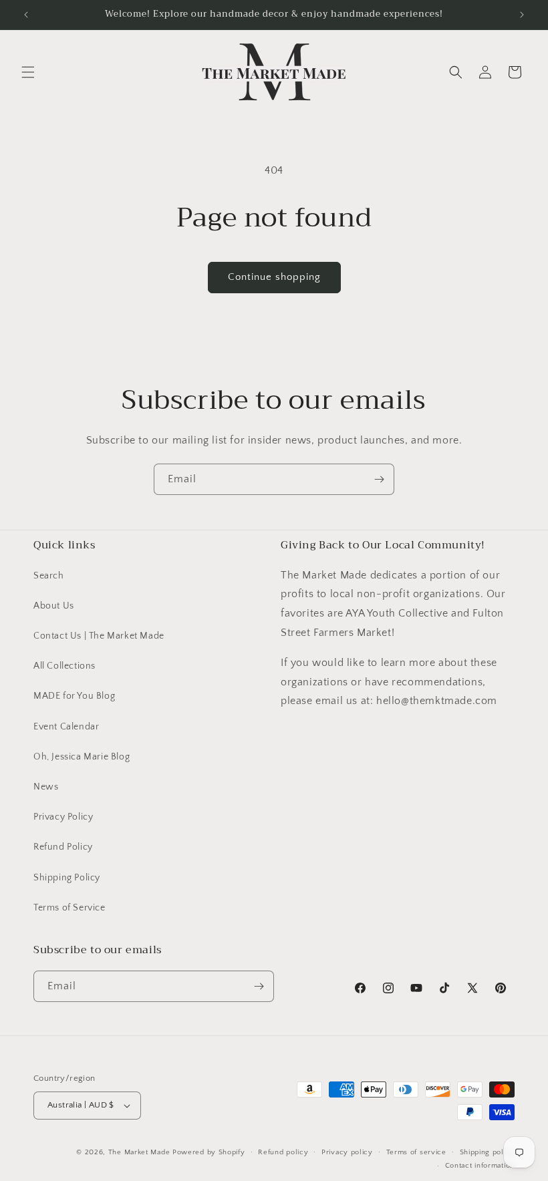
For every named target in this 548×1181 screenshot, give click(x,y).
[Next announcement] (522, 14)
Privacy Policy (63, 817)
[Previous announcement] (26, 14)
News (45, 787)
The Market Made (139, 1152)
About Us (53, 606)
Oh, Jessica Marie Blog (81, 756)
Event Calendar (66, 726)
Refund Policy (63, 847)
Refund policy (283, 1152)
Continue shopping (274, 277)
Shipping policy (487, 1152)
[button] (28, 72)
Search (48, 575)
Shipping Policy (66, 877)
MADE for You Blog (74, 696)
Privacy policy (347, 1152)
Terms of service (416, 1152)
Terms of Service (69, 907)
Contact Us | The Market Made (98, 636)
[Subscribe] (379, 479)
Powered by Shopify (208, 1152)
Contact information (480, 1166)
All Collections (64, 666)
